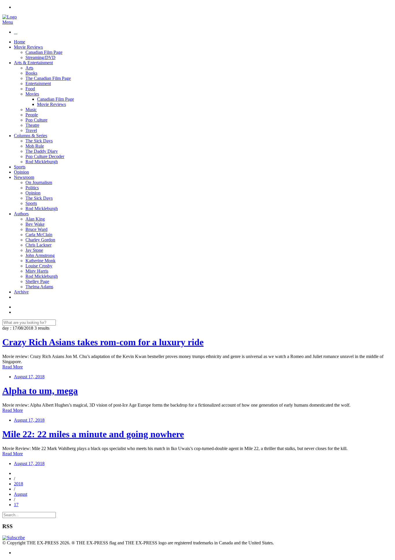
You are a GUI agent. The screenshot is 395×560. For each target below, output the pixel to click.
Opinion (21, 172)
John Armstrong (40, 255)
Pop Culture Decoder (44, 156)
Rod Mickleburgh (41, 161)
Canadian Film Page (43, 52)
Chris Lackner (38, 245)
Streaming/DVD (40, 57)
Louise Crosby (38, 265)
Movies (32, 93)
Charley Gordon (40, 239)
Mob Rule (34, 146)
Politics (32, 187)
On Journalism (38, 182)
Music (31, 109)
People (31, 114)
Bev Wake (35, 224)
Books (31, 73)
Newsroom (24, 177)
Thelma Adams (39, 286)
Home (19, 41)
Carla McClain (38, 234)
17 (16, 504)
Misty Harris (36, 271)
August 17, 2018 (29, 376)
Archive (21, 291)
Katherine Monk (40, 260)
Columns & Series (30, 135)
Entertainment (38, 83)
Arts (29, 67)
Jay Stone (34, 250)
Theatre (32, 125)
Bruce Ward (36, 229)
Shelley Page (37, 281)
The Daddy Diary (41, 151)
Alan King (35, 218)
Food (30, 88)
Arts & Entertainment (33, 62)
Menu (7, 22)
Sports (19, 166)
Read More (12, 366)
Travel (31, 130)
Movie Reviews (28, 47)
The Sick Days (39, 140)
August (20, 494)
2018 (18, 483)
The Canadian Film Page (48, 78)
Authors (21, 213)
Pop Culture (36, 119)
